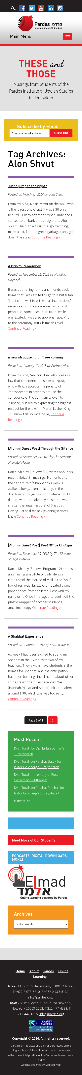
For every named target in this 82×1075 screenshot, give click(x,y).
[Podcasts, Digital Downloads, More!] (38, 881)
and (41, 68)
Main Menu (20, 36)
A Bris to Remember (24, 266)
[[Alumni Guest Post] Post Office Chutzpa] (41, 536)
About (34, 971)
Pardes (48, 971)
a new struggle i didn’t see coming (35, 357)
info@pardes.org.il (41, 997)
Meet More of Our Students (33, 840)
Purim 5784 (22, 800)
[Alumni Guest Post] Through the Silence (40, 448)
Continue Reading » (46, 237)
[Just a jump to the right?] (41, 177)
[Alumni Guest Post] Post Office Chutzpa (40, 545)
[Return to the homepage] (40, 22)
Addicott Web (53, 1064)
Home (20, 971)
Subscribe (61, 133)
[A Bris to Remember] (41, 257)
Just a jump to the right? (27, 186)
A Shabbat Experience (25, 636)
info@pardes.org (51, 1014)
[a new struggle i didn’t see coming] (41, 348)
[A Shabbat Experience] (41, 628)
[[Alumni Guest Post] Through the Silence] (41, 440)
